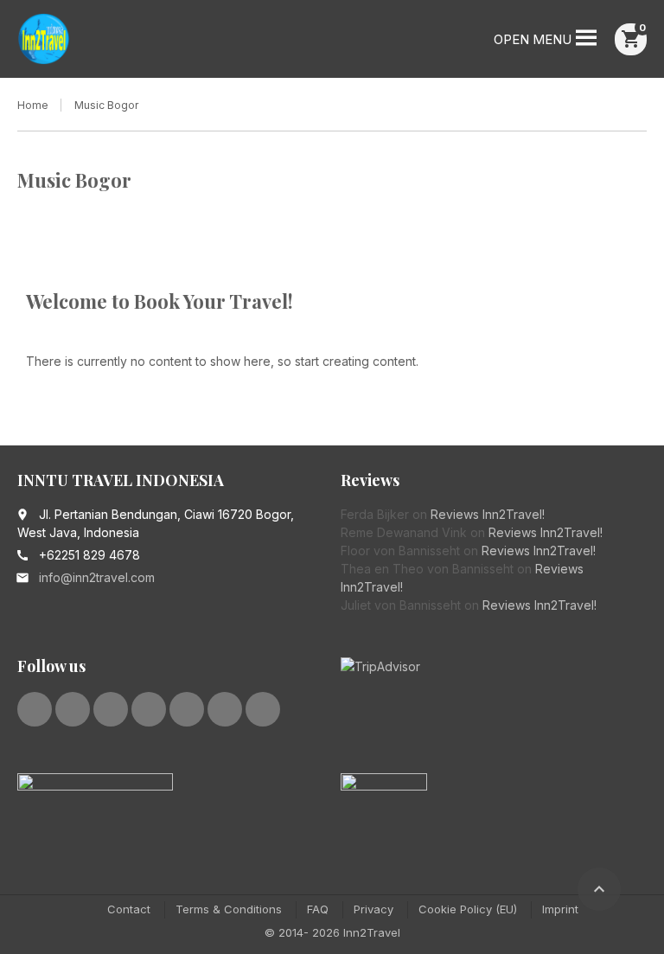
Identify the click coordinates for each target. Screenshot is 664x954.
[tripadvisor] (225, 709)
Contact (128, 909)
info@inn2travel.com (97, 577)
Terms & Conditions (229, 909)
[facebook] (34, 709)
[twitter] (72, 709)
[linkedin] (110, 709)
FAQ (318, 909)
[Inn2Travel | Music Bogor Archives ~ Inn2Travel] (43, 39)
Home (32, 105)
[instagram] (186, 709)
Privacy (373, 909)
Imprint (560, 909)
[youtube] (148, 709)
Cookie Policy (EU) (467, 909)
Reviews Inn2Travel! (488, 514)
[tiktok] (263, 709)
